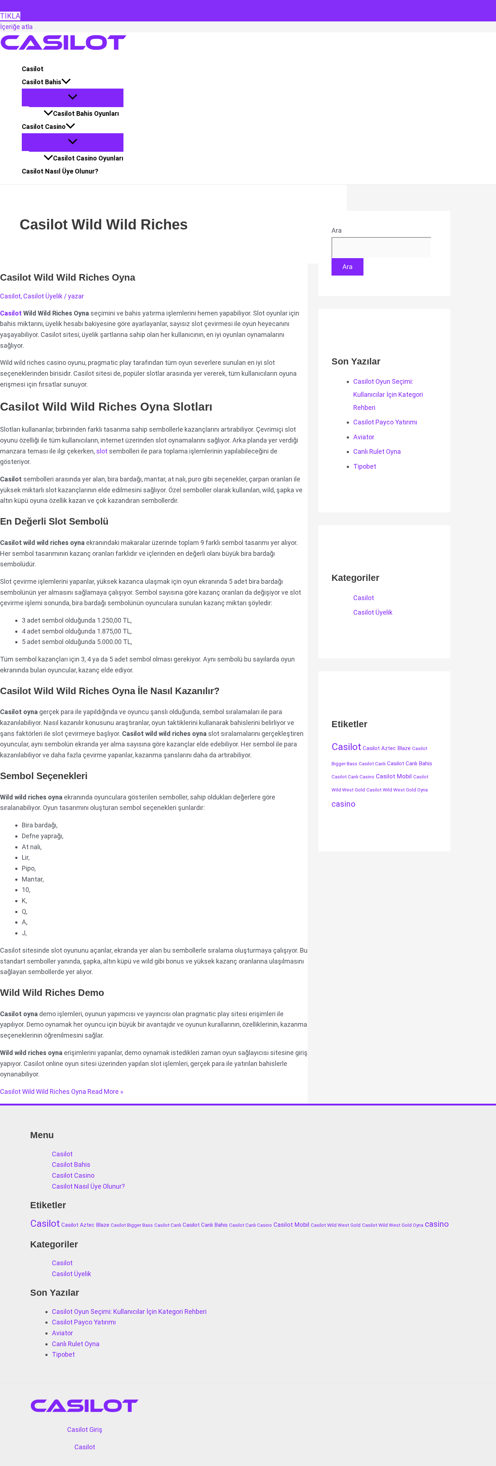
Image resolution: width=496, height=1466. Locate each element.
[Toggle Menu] (72, 97)
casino (343, 804)
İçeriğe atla (16, 26)
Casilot (33, 69)
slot (101, 451)
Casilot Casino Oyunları (88, 158)
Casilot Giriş (84, 1429)
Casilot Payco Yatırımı (385, 422)
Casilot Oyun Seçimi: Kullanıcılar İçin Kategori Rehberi (388, 394)
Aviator (363, 437)
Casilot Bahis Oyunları (86, 113)
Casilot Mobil (394, 776)
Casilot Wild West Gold (336, 1225)
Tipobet (364, 466)
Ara (337, 230)
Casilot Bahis (41, 82)
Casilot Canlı (372, 763)
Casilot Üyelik (42, 296)
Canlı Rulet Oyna (377, 451)
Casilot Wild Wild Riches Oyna (67, 277)
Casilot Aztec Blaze (387, 748)
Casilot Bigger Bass (132, 1225)
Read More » (61, 1091)
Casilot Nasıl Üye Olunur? (60, 171)
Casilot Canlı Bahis (409, 763)
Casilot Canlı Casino (353, 776)
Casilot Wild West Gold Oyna (397, 790)
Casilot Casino (44, 126)
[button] (66, 82)
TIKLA (10, 16)
